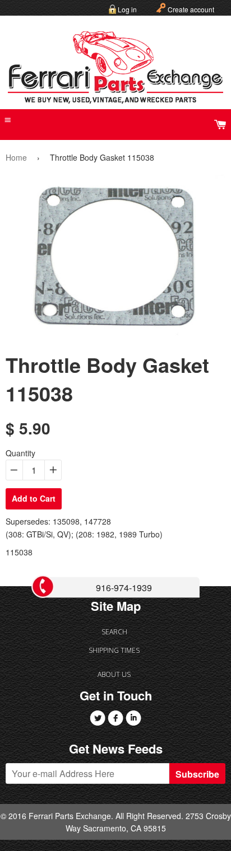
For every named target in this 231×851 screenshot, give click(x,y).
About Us (114, 674)
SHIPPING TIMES (114, 650)
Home (16, 157)
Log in (127, 9)
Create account (191, 9)
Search (114, 632)
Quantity (20, 453)
